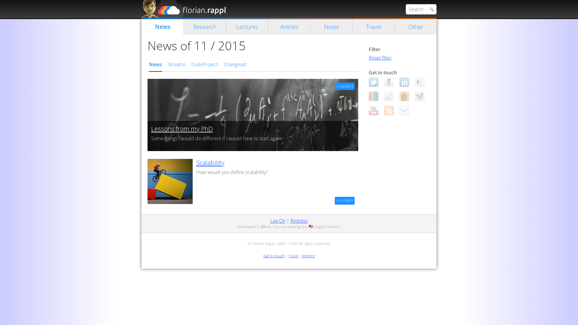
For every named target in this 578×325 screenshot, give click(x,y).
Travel (373, 27)
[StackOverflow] (389, 96)
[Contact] (404, 110)
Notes (331, 27)
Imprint (308, 255)
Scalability (210, 163)
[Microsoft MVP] (419, 96)
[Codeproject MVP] (404, 96)
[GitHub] (389, 82)
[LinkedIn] (404, 82)
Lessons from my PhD (182, 129)
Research (204, 27)
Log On (277, 221)
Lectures (247, 27)
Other (415, 27)
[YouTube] (373, 110)
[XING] (419, 82)
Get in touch (274, 255)
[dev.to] (373, 96)
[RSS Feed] (389, 110)
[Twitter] (373, 82)
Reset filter (380, 57)
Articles (289, 27)
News (162, 27)
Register (299, 221)
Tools (293, 255)
